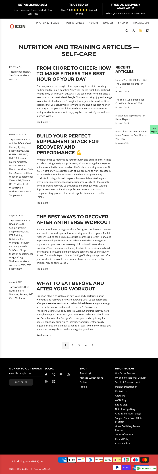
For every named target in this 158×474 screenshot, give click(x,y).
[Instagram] (61, 374)
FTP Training (15, 235)
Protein (23, 294)
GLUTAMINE (15, 154)
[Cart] (147, 30)
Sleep (18, 172)
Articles (13, 143)
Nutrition (22, 169)
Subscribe (21, 382)
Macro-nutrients (17, 161)
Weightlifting (16, 187)
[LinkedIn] (46, 381)
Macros (13, 165)
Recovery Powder (18, 246)
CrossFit (20, 224)
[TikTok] (53, 381)
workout (24, 75)
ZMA (22, 191)
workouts (14, 79)
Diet (26, 150)
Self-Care (14, 75)
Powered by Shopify (42, 469)
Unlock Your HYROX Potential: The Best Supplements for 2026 (131, 83)
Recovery (24, 242)
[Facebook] (46, 374)
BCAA (21, 143)
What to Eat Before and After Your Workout (70, 286)
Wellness (14, 191)
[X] (53, 374)
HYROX (13, 158)
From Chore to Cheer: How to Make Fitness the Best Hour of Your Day (74, 73)
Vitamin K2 (23, 184)
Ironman (22, 158)
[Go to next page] (92, 345)
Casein (28, 143)
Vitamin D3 (15, 180)
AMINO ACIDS (22, 139)
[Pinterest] (68, 374)
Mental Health (22, 71)
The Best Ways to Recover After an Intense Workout (74, 219)
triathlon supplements (21, 176)
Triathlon (27, 172)
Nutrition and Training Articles (75, 47)
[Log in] (133, 30)
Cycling (13, 146)
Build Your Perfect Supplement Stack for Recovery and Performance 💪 (68, 144)
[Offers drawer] (140, 30)
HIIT (25, 154)
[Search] (126, 30)
